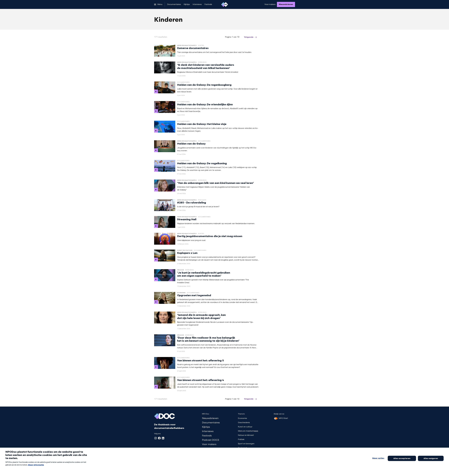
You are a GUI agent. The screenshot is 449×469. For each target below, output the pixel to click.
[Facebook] (159, 438)
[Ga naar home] (224, 4)
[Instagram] (155, 438)
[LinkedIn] (163, 438)
